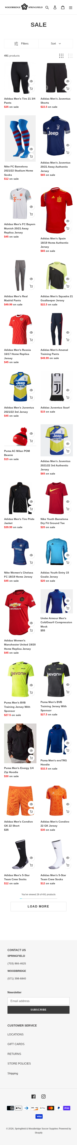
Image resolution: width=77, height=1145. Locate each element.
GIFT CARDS (15, 1044)
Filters (25, 43)
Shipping (12, 1073)
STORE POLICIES (19, 1063)
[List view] (70, 56)
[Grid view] (61, 56)
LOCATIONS (15, 1034)
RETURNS (14, 1053)
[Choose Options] (31, 88)
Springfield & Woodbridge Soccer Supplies (36, 1128)
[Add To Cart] (67, 88)
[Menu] (71, 7)
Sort (53, 43)
